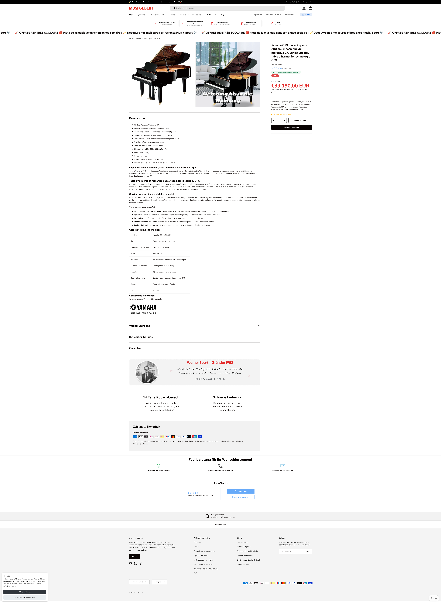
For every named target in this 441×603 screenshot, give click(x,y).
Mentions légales (243, 547)
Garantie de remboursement (205, 551)
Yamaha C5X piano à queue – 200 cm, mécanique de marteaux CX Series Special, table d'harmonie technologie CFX (148, 38)
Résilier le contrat (244, 564)
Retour (278, 15)
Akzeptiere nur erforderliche (24, 597)
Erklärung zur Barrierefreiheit (248, 560)
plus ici (134, 556)
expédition (257, 15)
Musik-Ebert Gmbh (140, 593)
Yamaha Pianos (277, 65)
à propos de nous (290, 15)
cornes (172, 15)
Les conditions (242, 542)
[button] (310, 8)
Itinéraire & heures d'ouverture (206, 569)
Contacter (269, 15)
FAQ (195, 573)
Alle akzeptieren (25, 592)
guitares (141, 15)
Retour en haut (220, 524)
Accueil (131, 38)
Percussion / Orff (157, 15)
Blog (222, 15)
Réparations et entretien (203, 564)
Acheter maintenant (291, 127)
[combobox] (227, 8)
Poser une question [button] (240, 497)
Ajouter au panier (300, 120)
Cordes (183, 15)
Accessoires (196, 15)
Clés (131, 15)
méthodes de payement (203, 560)
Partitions (210, 15)
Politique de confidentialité (247, 551)
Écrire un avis (241, 491)
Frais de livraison (289, 89)
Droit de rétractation (245, 555)
